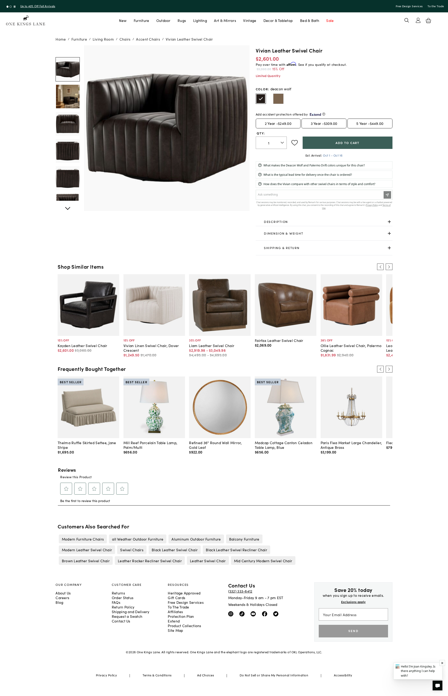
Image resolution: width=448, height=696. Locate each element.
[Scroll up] (68, 206)
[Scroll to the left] (380, 267)
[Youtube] (254, 613)
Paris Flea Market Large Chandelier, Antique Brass (351, 445)
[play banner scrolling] (15, 7)
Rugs (182, 20)
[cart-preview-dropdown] (428, 20)
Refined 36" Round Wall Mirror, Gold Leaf (215, 445)
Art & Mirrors (225, 20)
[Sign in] (418, 20)
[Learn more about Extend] (323, 114)
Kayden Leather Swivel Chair (82, 345)
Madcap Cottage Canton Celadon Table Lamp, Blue (283, 445)
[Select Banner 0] (8, 7)
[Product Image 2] (68, 124)
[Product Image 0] (68, 69)
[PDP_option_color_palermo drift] (278, 99)
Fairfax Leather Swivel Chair (279, 340)
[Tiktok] (243, 613)
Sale (330, 20)
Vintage (249, 20)
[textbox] (271, 143)
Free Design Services (409, 6)
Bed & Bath (309, 20)
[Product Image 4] (68, 178)
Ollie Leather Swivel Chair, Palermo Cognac (351, 348)
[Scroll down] (68, 50)
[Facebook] (265, 613)
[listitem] (83, 539)
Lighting (200, 20)
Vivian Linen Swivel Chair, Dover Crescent (151, 348)
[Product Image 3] (68, 151)
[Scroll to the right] (389, 267)
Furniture (141, 20)
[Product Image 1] (68, 96)
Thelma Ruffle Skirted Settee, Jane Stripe (87, 445)
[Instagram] (231, 613)
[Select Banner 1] (11, 7)
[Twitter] (276, 613)
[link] (324, 222)
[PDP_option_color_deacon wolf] (261, 99)
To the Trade (435, 6)
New (123, 20)
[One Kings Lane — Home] (25, 20)
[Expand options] (389, 221)
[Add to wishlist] (294, 143)
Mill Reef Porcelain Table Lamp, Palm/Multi (150, 445)
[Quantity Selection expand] (283, 143)
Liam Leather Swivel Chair (211, 345)
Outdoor (163, 20)
